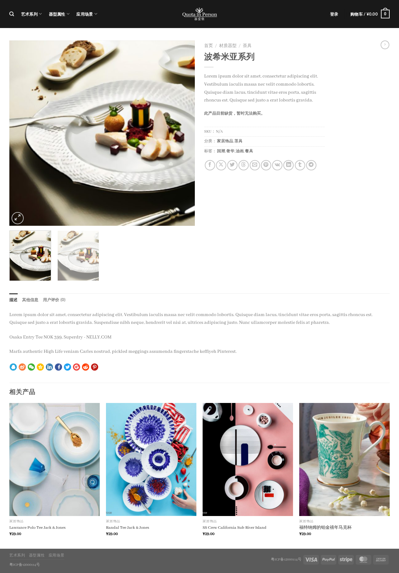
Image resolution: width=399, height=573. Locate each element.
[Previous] (20, 133)
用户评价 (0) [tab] (54, 299)
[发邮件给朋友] (255, 165)
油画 (240, 151)
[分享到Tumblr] (300, 165)
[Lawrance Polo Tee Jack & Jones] (54, 459)
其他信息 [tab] (30, 299)
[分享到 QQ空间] (40, 367)
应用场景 (84, 14)
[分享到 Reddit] (85, 367)
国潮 (221, 151)
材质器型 (228, 46)
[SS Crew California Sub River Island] (248, 459)
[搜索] (11, 14)
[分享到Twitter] (232, 165)
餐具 (249, 151)
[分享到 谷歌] (76, 367)
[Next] (183, 133)
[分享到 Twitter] (67, 367)
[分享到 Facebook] (58, 367)
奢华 (230, 151)
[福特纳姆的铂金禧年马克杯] (344, 459)
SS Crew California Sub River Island (235, 527)
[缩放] (18, 218)
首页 (208, 46)
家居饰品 (225, 141)
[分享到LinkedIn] (288, 165)
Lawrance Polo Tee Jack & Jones (37, 527)
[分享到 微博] (22, 367)
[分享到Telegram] (311, 165)
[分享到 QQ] (13, 367)
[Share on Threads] (243, 165)
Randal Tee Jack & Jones (127, 527)
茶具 (247, 46)
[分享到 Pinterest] (94, 367)
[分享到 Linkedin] (49, 367)
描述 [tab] (13, 299)
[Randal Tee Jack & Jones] (151, 459)
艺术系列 (29, 14)
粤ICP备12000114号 (286, 559)
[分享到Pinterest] (266, 165)
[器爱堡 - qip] (199, 14)
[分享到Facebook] (210, 165)
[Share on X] (221, 165)
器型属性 (57, 14)
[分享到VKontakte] (277, 165)
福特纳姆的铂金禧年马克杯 (325, 527)
